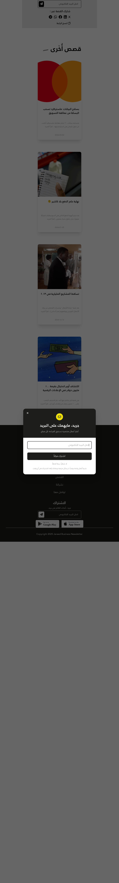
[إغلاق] (27, 413)
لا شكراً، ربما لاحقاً (59, 464)
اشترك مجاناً (59, 456)
